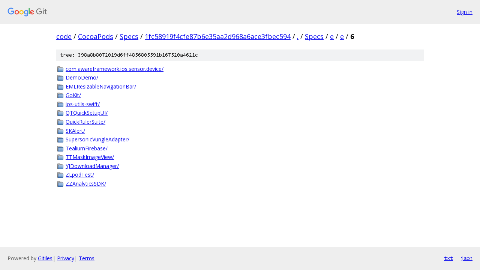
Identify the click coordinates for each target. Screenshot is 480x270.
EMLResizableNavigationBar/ (101, 86)
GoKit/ (73, 95)
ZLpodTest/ (80, 174)
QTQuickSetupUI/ (87, 112)
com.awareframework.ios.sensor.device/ (115, 68)
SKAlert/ (75, 130)
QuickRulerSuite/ (85, 121)
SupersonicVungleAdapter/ (97, 139)
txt (448, 258)
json (466, 258)
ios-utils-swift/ (83, 104)
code (64, 36)
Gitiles (45, 258)
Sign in (464, 11)
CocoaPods (95, 36)
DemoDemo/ (82, 77)
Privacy (65, 258)
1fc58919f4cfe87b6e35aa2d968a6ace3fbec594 (218, 36)
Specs (129, 36)
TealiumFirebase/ (87, 148)
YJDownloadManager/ (92, 166)
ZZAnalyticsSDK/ (86, 183)
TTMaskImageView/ (90, 156)
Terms (86, 258)
